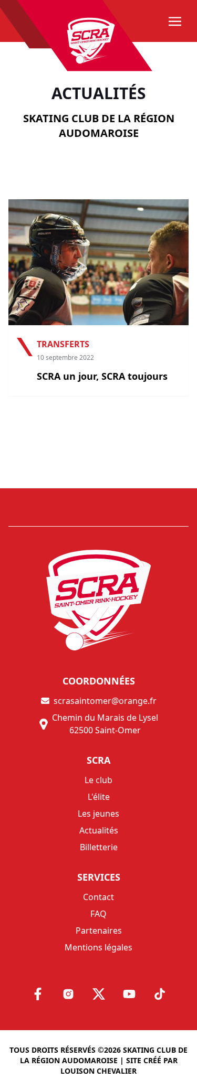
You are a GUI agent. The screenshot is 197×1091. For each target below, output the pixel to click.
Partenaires (99, 930)
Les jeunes (98, 813)
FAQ (98, 913)
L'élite (99, 797)
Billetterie (99, 847)
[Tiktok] (159, 994)
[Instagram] (68, 994)
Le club (98, 780)
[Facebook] (38, 994)
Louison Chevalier (98, 1071)
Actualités (98, 830)
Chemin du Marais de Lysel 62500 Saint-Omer (105, 724)
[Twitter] (98, 994)
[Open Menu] (175, 22)
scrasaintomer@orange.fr (105, 701)
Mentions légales (98, 947)
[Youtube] (129, 994)
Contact (98, 897)
